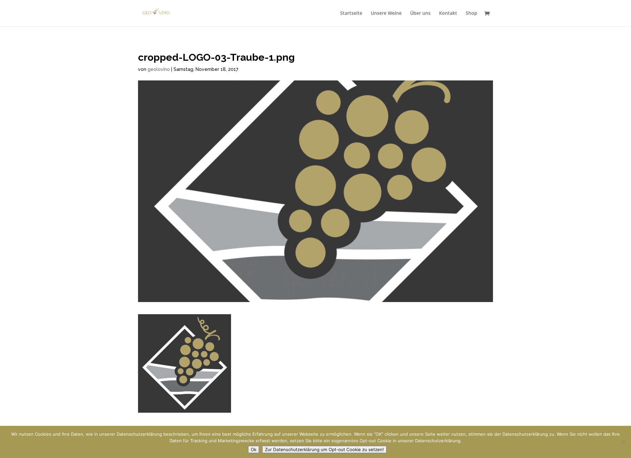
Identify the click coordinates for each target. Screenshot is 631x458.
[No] (622, 442)
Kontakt (448, 13)
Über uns (420, 13)
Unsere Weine (386, 13)
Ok (253, 449)
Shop (471, 13)
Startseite (351, 13)
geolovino (159, 69)
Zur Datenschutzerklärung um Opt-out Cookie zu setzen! (324, 449)
